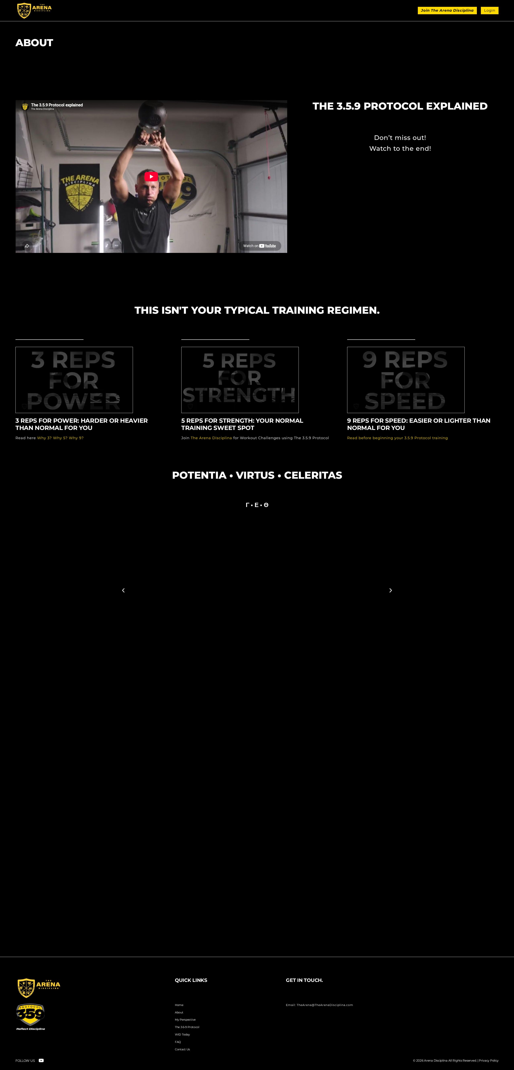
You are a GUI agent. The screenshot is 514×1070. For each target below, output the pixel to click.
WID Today (182, 1034)
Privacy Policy (489, 1060)
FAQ (178, 1042)
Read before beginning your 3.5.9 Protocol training (397, 438)
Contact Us (182, 1049)
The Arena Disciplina (211, 438)
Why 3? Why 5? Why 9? (60, 438)
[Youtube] (41, 1060)
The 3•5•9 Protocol (187, 1027)
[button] (123, 590)
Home (179, 1005)
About (179, 1012)
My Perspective (185, 1019)
